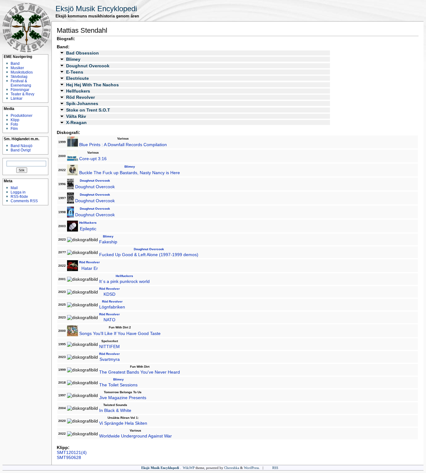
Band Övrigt (21, 150)
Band (15, 63)
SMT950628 (69, 457)
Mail (14, 188)
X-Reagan (76, 122)
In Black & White (115, 410)
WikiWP (189, 468)
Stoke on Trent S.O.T (88, 110)
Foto (14, 124)
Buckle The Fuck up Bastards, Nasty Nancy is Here (129, 172)
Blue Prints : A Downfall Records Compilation (123, 144)
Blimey (73, 59)
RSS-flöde (19, 196)
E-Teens (74, 71)
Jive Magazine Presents (122, 397)
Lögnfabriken (112, 306)
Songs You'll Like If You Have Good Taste (120, 333)
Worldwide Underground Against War (135, 435)
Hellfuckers (78, 90)
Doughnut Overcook (87, 65)
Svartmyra (109, 359)
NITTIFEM (109, 346)
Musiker (17, 68)
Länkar (16, 98)
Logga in (18, 192)
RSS (275, 468)
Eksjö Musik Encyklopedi (96, 8)
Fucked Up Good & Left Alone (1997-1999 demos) (148, 254)
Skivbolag (19, 76)
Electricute (77, 78)
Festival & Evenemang (21, 83)
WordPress (251, 468)
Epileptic (88, 228)
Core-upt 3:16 (93, 158)
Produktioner (21, 115)
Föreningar (20, 90)
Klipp (15, 120)
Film (14, 129)
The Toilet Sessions (118, 384)
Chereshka (231, 468)
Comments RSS (24, 201)
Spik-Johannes (82, 103)
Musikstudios (22, 72)
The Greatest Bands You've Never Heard (139, 372)
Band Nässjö (21, 146)
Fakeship (108, 241)
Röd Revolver (80, 97)
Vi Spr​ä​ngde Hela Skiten (123, 423)
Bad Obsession (82, 52)
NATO (109, 319)
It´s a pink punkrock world (124, 281)
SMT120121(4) (72, 452)
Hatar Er (89, 268)
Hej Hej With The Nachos (92, 84)
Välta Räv (76, 116)
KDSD (109, 294)
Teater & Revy (22, 94)
